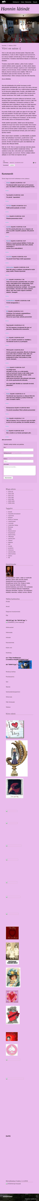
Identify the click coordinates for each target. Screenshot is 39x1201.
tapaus (10, 555)
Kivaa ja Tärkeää (13, 519)
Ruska (8, 394)
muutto (10, 546)
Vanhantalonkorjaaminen (13, 692)
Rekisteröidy (28, 2)
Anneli (7, 606)
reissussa (11, 550)
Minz (7, 279)
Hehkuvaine (9, 627)
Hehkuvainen (10, 267)
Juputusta (11, 515)
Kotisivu (17, 458)
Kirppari (10, 517)
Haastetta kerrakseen (14, 513)
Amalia (8, 182)
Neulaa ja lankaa (11, 671)
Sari (7, 681)
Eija (7, 430)
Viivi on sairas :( (11, 48)
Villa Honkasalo (10, 702)
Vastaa (7, 190)
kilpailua (10, 542)
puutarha (10, 548)
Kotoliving (8, 652)
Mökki (10, 529)
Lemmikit (12, 165)
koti (9, 544)
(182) (11, 501)
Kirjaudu (35, 2)
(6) (10, 491)
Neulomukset (12, 531)
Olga (7, 418)
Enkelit (10, 512)
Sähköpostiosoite (12, 453)
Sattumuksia (11, 534)
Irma (7, 337)
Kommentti (6, 464)
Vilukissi (8, 707)
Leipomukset (12, 521)
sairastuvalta (11, 552)
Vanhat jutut (11, 538)
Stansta (8, 241)
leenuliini (9, 256)
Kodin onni (9, 647)
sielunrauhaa (12, 553)
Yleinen (10, 540)
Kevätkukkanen (10, 300)
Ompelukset (11, 533)
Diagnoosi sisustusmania (13, 611)
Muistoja (10, 527)
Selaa (22, 2)
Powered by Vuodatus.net (30, 1199)
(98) (11, 499)
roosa (8, 367)
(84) (11, 497)
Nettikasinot (16, 2)
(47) (11, 495)
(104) (11, 503)
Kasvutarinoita (10, 642)
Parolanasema (10, 676)
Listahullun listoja (13, 525)
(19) (11, 493)
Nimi (5, 447)
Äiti (9, 557)
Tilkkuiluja (11, 536)
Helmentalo (9, 632)
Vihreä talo (9, 697)
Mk (7, 311)
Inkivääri (8, 205)
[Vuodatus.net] (8, 1196)
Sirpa (7, 216)
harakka (8, 227)
